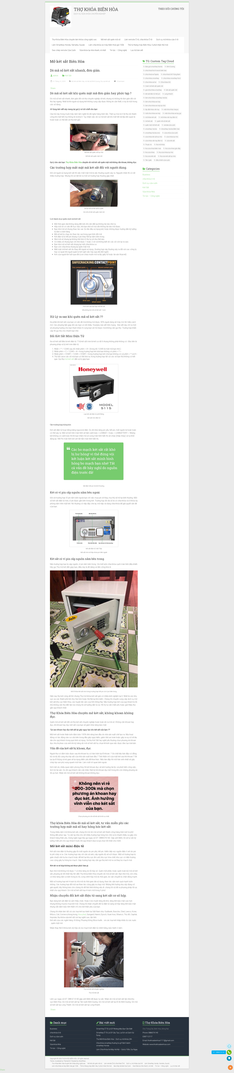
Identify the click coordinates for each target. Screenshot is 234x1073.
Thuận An (148, 144)
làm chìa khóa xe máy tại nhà (155, 105)
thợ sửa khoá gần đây (172, 148)
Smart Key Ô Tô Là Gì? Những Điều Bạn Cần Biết (114, 1029)
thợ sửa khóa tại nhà (166, 152)
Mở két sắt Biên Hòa (77, 81)
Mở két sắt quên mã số (110, 39)
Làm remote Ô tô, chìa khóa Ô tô (138, 39)
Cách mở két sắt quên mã (154, 86)
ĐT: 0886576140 (218, 1052)
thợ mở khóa (160, 144)
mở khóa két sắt (150, 117)
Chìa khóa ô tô (165, 82)
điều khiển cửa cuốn (163, 160)
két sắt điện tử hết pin (152, 94)
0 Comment (120, 81)
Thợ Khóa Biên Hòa (74, 162)
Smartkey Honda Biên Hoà (170, 129)
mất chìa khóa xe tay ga (173, 113)
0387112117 (147, 1037)
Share (52, 88)
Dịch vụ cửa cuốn (150, 183)
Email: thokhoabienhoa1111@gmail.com (158, 1040)
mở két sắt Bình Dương (92, 81)
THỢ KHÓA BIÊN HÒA (96, 9)
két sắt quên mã (171, 90)
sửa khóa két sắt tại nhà (153, 137)
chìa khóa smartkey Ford (171, 78)
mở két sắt (69, 359)
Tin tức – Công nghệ (118, 50)
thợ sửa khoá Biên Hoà (153, 148)
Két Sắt (68, 75)
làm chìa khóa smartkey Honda (156, 98)
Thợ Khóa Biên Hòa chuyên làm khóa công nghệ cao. (74, 39)
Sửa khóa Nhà (149, 192)
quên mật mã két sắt (152, 125)
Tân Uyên (148, 160)
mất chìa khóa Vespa (171, 109)
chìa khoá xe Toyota (152, 74)
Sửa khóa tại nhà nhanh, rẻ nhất (93, 50)
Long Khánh (169, 94)
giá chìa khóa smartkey (153, 90)
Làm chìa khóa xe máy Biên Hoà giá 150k (106, 45)
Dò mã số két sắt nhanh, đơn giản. (75, 70)
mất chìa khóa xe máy (152, 113)
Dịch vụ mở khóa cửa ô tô (167, 39)
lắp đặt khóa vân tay (152, 109)
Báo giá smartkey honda (153, 66)
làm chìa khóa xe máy (152, 102)
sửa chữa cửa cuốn (171, 133)
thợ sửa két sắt (105, 81)
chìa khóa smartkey (152, 78)
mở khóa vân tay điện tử (169, 117)
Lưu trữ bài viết (137, 50)
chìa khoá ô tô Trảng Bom (171, 74)
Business (146, 174)
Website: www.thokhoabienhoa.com (156, 1044)
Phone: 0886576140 (150, 1033)
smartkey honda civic (152, 133)
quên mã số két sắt (163, 121)
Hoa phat (82, 914)
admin (55, 75)
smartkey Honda (151, 129)
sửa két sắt (171, 141)
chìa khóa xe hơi (150, 82)
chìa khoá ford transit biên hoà (155, 70)
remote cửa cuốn (169, 125)
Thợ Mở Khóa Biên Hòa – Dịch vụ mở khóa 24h (114, 1039)
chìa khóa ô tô (149, 179)
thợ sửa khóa (149, 152)
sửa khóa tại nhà (172, 137)
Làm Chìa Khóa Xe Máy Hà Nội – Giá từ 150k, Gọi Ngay (116, 1049)
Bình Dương (171, 66)
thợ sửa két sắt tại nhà (168, 156)
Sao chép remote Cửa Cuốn (64, 50)
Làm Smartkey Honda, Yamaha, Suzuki (68, 45)
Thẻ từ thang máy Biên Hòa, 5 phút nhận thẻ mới (148, 45)
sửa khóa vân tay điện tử (153, 141)
